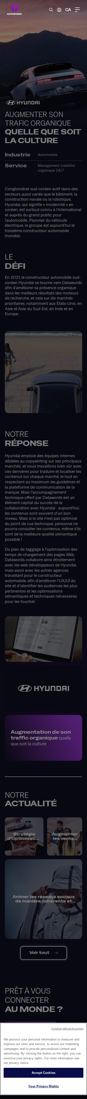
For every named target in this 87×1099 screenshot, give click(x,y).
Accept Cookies (43, 1073)
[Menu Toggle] (77, 9)
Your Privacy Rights (43, 1086)
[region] (43, 1059)
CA (68, 9)
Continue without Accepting (67, 1028)
